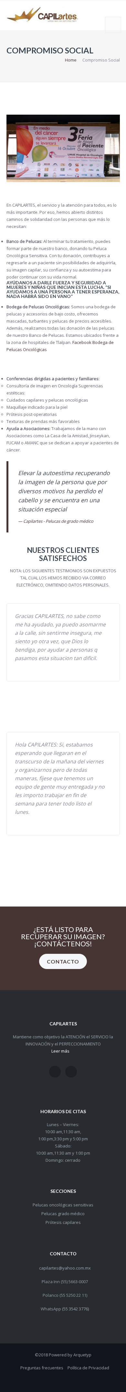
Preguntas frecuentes (41, 1368)
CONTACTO (63, 961)
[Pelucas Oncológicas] (71, 1072)
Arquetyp (82, 1355)
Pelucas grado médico (63, 1213)
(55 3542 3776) (75, 1309)
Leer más (60, 1051)
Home (71, 60)
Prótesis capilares (63, 1222)
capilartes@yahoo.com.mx (65, 1268)
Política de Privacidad (88, 1368)
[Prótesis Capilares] (55, 1072)
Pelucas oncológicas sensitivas (63, 1205)
